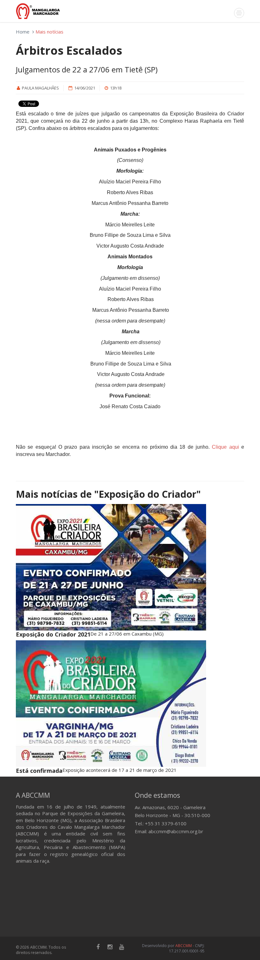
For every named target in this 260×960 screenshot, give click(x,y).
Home (22, 31)
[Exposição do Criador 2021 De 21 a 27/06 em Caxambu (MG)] (130, 567)
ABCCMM (183, 945)
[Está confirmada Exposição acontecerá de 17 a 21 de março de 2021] (130, 703)
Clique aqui (225, 447)
